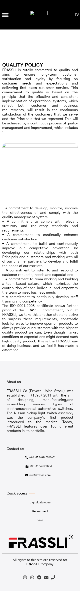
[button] (5, 15)
